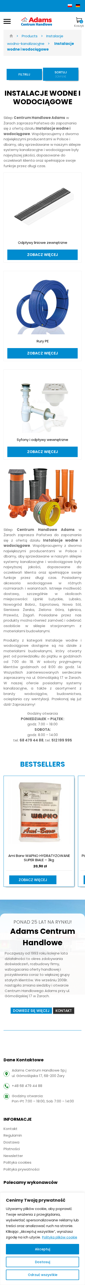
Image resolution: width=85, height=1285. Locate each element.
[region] (42, 1238)
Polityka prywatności (21, 1169)
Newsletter (13, 1155)
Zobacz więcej (33, 879)
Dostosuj (42, 1262)
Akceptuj (42, 1249)
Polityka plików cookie (59, 1237)
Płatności (12, 1148)
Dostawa (11, 1142)
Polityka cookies (17, 1162)
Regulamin (13, 1135)
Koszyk (79, 23)
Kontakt (10, 1128)
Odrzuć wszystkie (42, 1274)
